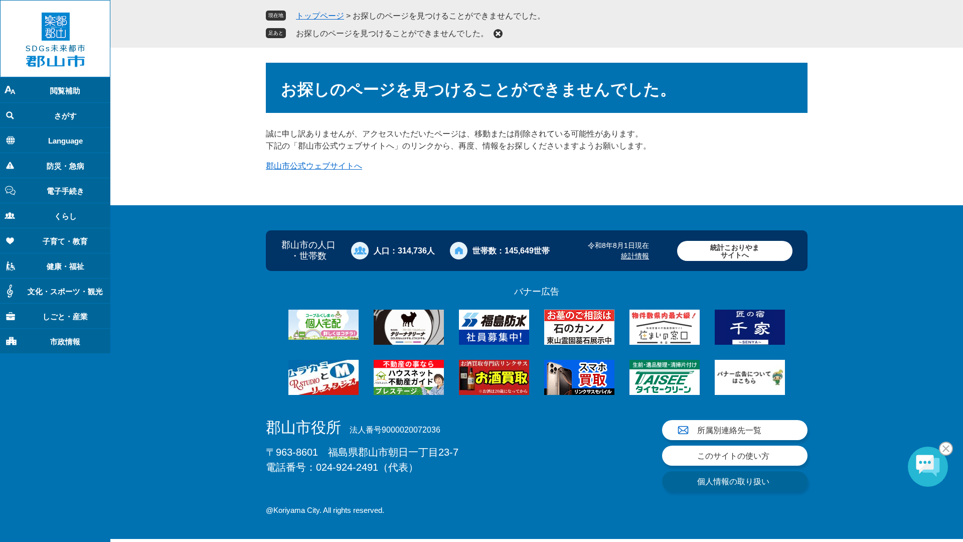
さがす (65, 115)
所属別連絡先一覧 (729, 430)
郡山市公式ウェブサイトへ (314, 166)
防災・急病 (65, 166)
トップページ (320, 16)
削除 (498, 33)
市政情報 (65, 341)
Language (65, 141)
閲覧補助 (65, 90)
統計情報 (635, 256)
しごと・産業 (65, 316)
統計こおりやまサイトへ (734, 251)
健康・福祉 (65, 266)
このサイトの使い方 (733, 456)
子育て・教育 (65, 241)
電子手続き (65, 191)
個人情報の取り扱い (733, 481)
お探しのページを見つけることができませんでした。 (392, 33)
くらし (65, 216)
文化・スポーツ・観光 (65, 291)
